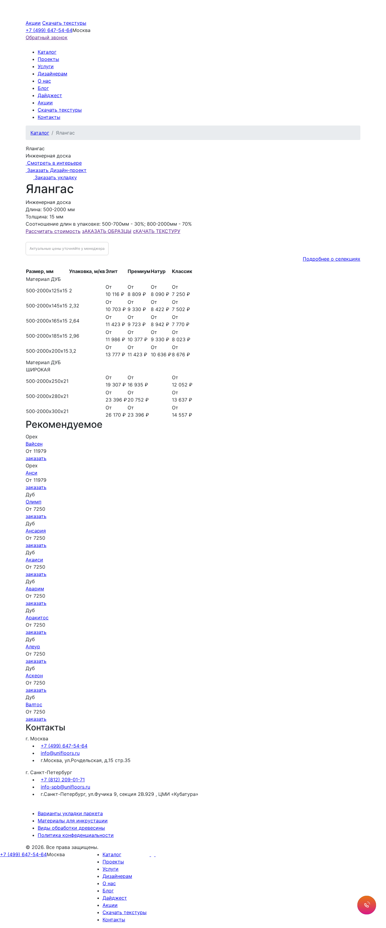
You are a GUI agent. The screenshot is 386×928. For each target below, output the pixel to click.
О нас (44, 81)
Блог (43, 88)
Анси (31, 473)
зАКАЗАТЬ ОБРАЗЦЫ (106, 231)
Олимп (33, 502)
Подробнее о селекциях (331, 259)
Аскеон (34, 675)
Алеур (33, 647)
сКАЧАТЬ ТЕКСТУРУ (156, 231)
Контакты (49, 117)
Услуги (46, 66)
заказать (36, 458)
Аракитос (37, 618)
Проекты (48, 59)
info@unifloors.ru (60, 753)
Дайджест (50, 95)
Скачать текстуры (64, 23)
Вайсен (34, 444)
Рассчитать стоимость (53, 231)
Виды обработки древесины (71, 828)
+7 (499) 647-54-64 (49, 30)
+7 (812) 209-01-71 (63, 780)
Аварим (35, 589)
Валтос (34, 704)
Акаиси (34, 560)
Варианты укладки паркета (70, 813)
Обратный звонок (47, 37)
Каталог (47, 52)
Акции (33, 23)
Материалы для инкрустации (73, 821)
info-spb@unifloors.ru (65, 787)
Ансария (36, 531)
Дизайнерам (52, 74)
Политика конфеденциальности (76, 835)
